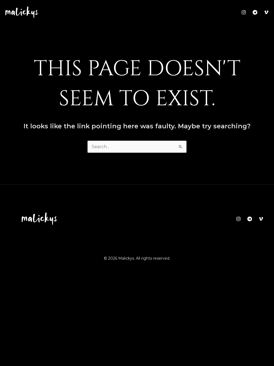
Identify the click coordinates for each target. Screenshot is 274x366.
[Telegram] (255, 12)
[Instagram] (243, 12)
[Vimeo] (266, 12)
